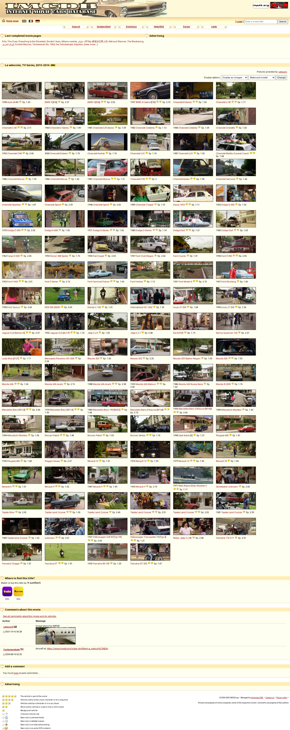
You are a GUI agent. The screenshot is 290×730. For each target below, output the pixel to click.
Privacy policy (281, 697)
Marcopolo (50, 358)
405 (226, 435)
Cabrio (146, 102)
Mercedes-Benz (10, 409)
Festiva (139, 281)
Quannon (228, 332)
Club (143, 256)
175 (227, 538)
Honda (91, 307)
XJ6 (12, 332)
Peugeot (220, 435)
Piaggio (49, 461)
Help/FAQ (159, 26)
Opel (181, 435)
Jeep (90, 332)
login (16, 673)
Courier (182, 256)
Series (188, 102)
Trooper (149, 204)
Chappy (15, 563)
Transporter (150, 537)
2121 (16, 358)
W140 (208, 408)
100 (99, 307)
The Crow (12, 41)
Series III (19, 332)
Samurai (230, 179)
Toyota (5, 512)
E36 (55, 102)
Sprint (58, 204)
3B (190, 538)
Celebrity (150, 127)
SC (145, 307)
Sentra (142, 435)
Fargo (10, 256)
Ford (138, 256)
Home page (12, 21)
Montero (237, 409)
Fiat (95, 256)
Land (54, 512)
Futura (106, 281)
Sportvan (16, 204)
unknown (233, 486)
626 (225, 358)
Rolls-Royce (184, 485)
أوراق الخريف (8, 44)
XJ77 (66, 332)
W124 (160, 409)
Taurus (16, 307)
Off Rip (87, 41)
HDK (47, 307)
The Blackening (135, 41)
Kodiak (101, 153)
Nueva (194, 384)
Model (187, 281)
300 (232, 204)
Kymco (219, 332)
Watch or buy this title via (14, 583)
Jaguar (6, 332)
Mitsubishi (226, 409)
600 (56, 230)
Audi (9, 102)
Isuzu (176, 307)
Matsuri (152, 384)
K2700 (180, 332)
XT (141, 563)
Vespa (56, 461)
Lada (4, 358)
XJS (60, 332)
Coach (245, 153)
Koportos (78, 44)
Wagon (149, 256)
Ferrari (53, 256)
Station (188, 358)
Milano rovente (69, 41)
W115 (70, 409)
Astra (186, 435)
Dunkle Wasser (23, 44)
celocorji (283, 71)
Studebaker (222, 486)
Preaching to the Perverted (32, 41)
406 (18, 461)
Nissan (48, 435)
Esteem (64, 153)
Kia (175, 332)
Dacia (176, 204)
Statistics (131, 26)
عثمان (80, 41)
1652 (150, 307)
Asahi (60, 384)
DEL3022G (55, 307)
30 (229, 102)
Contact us (270, 697)
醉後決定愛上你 (100, 41)
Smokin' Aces (54, 41)
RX (104, 563)
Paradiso (60, 358)
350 (230, 256)
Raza (200, 384)
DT (55, 563)
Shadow (200, 485)
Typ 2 (163, 537)
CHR (19, 153)
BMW (47, 102)
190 (111, 409)
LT (181, 307)
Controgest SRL (257, 697)
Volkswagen (99, 537)
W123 (22, 409)
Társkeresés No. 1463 (43, 44)
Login (239, 21)
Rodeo (186, 179)
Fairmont (97, 281)
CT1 (232, 538)
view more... (91, 44)
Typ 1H (117, 537)
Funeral (238, 153)
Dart (183, 230)
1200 (71, 358)
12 (97, 461)
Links (214, 26)
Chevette (230, 127)
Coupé (100, 256)
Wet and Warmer (117, 41)
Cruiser (61, 512)
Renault (91, 461)
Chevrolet (178, 102)
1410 (182, 204)
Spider (65, 256)
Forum (186, 26)
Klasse (152, 409)
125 (235, 332)
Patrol (56, 435)
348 (59, 256)
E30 (153, 102)
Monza (20, 179)
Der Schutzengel (64, 44)
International (136, 307)
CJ (94, 332)
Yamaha (220, 538)
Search (76, 26)
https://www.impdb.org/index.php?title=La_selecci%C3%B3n (77, 648)
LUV (142, 153)
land (16, 538)
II (206, 485)
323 (97, 358)
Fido (4, 41)
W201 (117, 409)
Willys (176, 538)
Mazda (91, 358)
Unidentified (103, 26)
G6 (67, 358)
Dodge (224, 204)
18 (225, 461)
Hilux (11, 512)
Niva (10, 358)
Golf (108, 537)
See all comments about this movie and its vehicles (29, 616)
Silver (193, 485)
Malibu (229, 153)
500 (18, 256)
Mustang (231, 281)
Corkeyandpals (11, 649)
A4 (14, 102)
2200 (228, 384)
